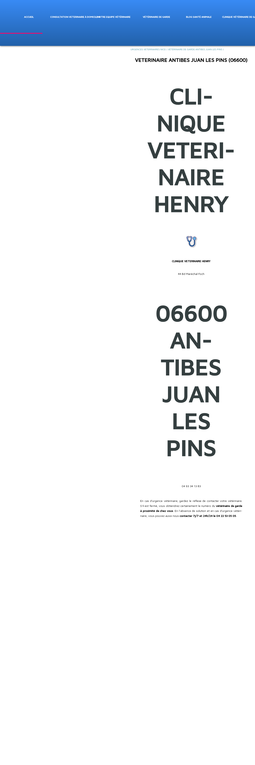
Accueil (29, 16)
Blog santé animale (199, 16)
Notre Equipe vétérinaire (113, 16)
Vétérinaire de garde (156, 16)
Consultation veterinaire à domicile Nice (75, 16)
